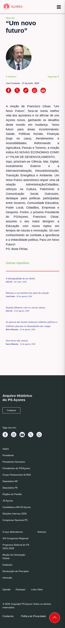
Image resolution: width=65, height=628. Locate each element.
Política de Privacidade (33, 616)
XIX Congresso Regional (15, 538)
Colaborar (11, 410)
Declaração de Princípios (15, 571)
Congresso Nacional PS (15, 520)
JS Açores (7, 500)
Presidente (8, 455)
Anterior (12, 76)
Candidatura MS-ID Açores (16, 507)
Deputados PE (10, 487)
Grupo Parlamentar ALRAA (16, 474)
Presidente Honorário (13, 461)
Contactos (8, 616)
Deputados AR (10, 481)
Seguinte (53, 76)
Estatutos (7, 564)
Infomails (7, 577)
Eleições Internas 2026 (14, 513)
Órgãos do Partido (12, 494)
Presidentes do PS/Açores (16, 468)
